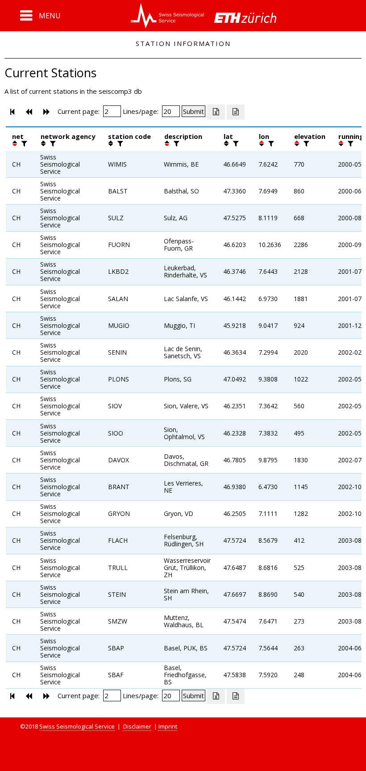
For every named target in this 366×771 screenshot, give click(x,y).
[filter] (23, 143)
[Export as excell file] (216, 112)
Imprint (167, 726)
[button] (40, 16)
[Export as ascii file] (236, 112)
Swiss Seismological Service (77, 726)
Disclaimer (137, 726)
